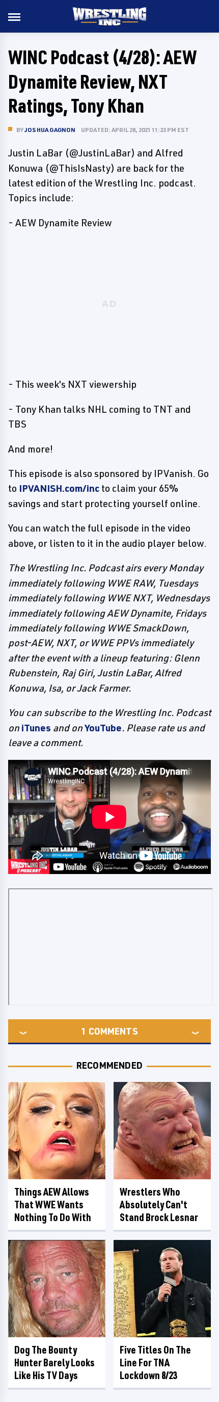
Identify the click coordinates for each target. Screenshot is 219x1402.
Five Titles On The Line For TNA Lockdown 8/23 (155, 1362)
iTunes (36, 728)
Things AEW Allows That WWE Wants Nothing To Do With (52, 1204)
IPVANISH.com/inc (59, 488)
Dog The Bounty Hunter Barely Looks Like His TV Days (54, 1362)
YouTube (103, 728)
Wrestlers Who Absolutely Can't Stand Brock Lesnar (159, 1204)
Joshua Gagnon (50, 130)
